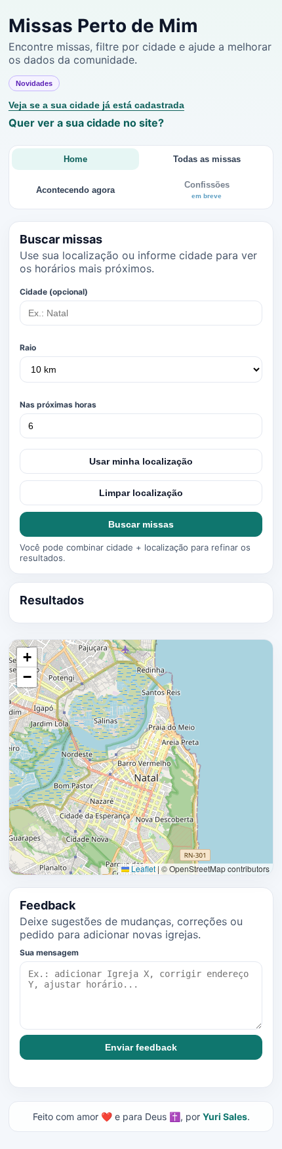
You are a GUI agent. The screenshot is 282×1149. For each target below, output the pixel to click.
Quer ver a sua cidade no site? (86, 122)
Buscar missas (141, 524)
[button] (27, 657)
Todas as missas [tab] (207, 159)
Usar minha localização (141, 461)
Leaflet (142, 868)
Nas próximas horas (58, 404)
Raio (28, 347)
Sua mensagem (49, 952)
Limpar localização (141, 493)
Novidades (34, 83)
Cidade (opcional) (54, 292)
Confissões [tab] (207, 189)
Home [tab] (75, 159)
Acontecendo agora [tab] (75, 190)
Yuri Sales (225, 1116)
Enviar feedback (141, 1047)
